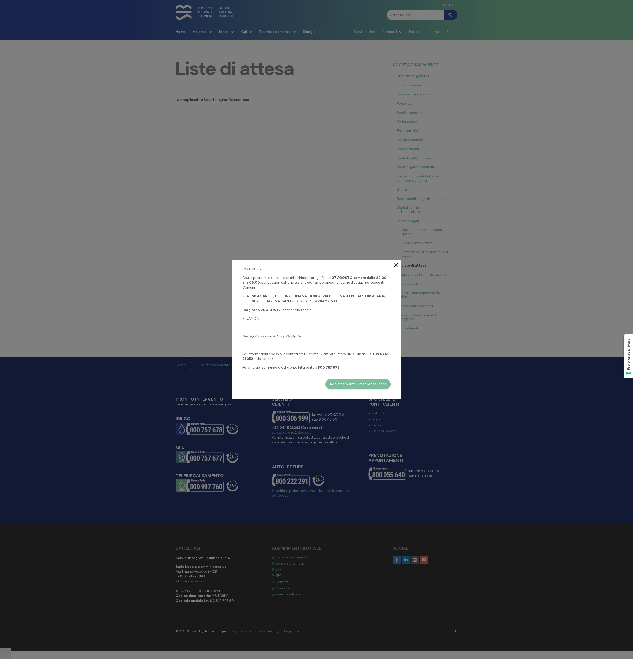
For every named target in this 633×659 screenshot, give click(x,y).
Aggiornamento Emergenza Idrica (358, 384)
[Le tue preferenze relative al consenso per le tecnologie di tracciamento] (628, 356)
